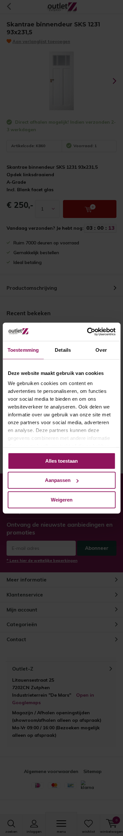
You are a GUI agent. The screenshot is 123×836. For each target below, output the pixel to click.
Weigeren (61, 499)
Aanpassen (58, 480)
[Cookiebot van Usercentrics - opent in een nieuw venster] (87, 332)
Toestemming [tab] (23, 349)
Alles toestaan (61, 460)
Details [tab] (63, 349)
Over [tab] (101, 349)
